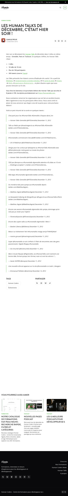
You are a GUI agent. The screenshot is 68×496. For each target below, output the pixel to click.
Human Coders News (59, 467)
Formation (4, 414)
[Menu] (65, 7)
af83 (34, 138)
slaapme (32, 148)
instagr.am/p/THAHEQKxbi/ (46, 232)
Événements (12, 288)
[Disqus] (34, 315)
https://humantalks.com (46, 93)
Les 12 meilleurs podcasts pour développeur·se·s (56, 419)
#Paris (59, 197)
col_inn (50, 116)
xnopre (18, 162)
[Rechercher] (60, 7)
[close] (65, 2)
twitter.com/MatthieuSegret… (18, 187)
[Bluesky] (62, 41)
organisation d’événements (23, 83)
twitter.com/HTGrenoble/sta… (18, 128)
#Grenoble (35, 116)
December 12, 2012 (39, 271)
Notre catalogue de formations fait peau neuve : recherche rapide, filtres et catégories (11, 423)
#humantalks (27, 162)
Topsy (24, 73)
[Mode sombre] (64, 492)
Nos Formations (61, 464)
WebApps (9, 81)
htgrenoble (29, 254)
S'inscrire (63, 461)
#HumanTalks (26, 116)
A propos (63, 473)
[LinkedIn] (58, 41)
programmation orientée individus (28, 81)
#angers (57, 266)
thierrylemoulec (15, 150)
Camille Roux (11, 39)
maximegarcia (27, 125)
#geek (21, 244)
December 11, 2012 (44, 120)
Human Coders (6, 20)
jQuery (59, 81)
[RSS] (29, 477)
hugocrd (41, 197)
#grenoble (36, 162)
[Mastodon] (11, 477)
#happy (26, 244)
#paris (44, 185)
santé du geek (49, 81)
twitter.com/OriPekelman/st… (46, 138)
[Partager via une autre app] (65, 41)
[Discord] (20, 477)
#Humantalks (13, 138)
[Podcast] (24, 477)
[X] (55, 41)
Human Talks (30, 54)
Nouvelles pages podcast (33, 418)
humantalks (18, 241)
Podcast (26, 414)
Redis (11, 83)
